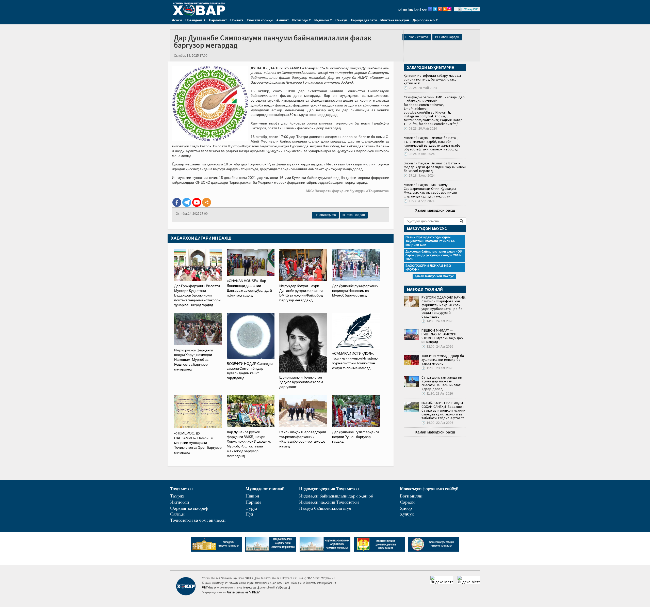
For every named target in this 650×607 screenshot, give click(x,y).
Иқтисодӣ (179, 502)
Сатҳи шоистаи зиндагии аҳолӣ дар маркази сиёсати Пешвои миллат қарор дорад (441, 383)
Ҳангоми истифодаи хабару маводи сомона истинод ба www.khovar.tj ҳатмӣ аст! (432, 79)
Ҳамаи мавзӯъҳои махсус (434, 276)
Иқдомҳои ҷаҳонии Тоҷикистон (329, 489)
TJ (399, 9)
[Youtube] (196, 202)
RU (405, 9)
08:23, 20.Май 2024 (420, 128)
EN (411, 9)
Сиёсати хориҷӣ (260, 20)
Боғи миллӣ (411, 496)
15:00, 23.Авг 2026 (437, 368)
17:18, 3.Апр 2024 (419, 175)
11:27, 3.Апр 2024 (419, 201)
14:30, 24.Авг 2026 (437, 321)
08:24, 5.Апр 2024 (419, 154)
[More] (206, 202)
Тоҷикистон (181, 489)
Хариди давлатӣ (364, 20)
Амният (282, 20)
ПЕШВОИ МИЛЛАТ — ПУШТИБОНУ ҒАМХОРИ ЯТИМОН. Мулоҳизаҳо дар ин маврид (442, 336)
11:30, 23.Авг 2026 (437, 393)
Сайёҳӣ (341, 20)
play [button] (460, 9)
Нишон (252, 496)
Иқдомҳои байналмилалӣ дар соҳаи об (336, 496)
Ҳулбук (407, 514)
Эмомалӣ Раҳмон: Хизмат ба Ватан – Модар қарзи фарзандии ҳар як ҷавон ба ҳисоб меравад (435, 167)
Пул (249, 514)
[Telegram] (186, 202)
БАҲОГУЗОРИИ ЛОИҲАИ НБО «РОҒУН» (428, 267)
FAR (424, 9)
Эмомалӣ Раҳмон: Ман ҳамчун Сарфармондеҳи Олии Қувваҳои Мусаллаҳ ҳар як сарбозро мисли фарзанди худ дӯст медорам (430, 190)
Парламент (218, 20)
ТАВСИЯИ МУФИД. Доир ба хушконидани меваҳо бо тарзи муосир (442, 359)
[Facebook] (176, 202)
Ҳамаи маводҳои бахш (435, 210)
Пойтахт (236, 20)
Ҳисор (406, 508)
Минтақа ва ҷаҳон (394, 20)
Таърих (177, 496)
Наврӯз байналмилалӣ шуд (325, 508)
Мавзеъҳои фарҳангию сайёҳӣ (429, 489)
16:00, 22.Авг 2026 (437, 423)
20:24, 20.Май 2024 (420, 88)
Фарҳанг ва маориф (189, 508)
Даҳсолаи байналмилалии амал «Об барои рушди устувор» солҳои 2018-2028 (433, 255)
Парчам (253, 502)
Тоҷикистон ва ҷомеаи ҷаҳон (197, 520)
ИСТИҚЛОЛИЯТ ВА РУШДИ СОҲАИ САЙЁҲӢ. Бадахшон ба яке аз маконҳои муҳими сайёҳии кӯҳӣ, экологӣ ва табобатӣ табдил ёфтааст (443, 410)
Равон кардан (447, 37)
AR (417, 9)
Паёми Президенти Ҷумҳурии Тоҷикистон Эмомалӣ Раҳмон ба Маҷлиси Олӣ (430, 241)
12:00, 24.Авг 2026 (437, 346)
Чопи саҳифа (416, 37)
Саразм (407, 502)
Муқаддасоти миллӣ (265, 489)
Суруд (251, 508)
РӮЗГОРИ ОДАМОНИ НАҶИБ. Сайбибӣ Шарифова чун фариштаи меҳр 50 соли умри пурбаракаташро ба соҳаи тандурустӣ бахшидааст (443, 307)
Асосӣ (177, 20)
